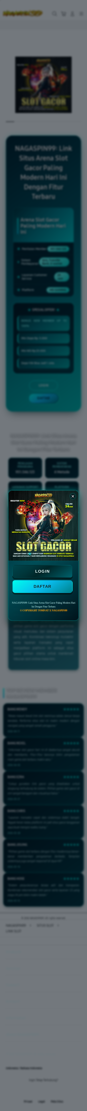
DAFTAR (42, 586)
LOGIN (42, 571)
